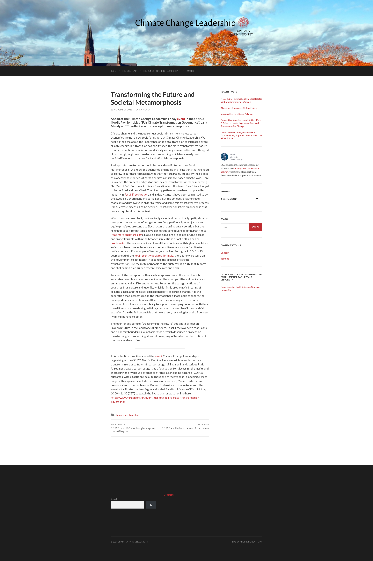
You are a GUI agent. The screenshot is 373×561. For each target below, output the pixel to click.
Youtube (225, 258)
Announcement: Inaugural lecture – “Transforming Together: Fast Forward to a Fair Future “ (241, 135)
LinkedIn (225, 252)
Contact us (169, 494)
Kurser (190, 71)
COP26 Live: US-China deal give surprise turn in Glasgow (133, 428)
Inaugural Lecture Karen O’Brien (237, 114)
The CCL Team (129, 71)
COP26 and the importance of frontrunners (185, 426)
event (181, 119)
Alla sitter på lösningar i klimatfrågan (239, 108)
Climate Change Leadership (133, 542)
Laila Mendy (143, 109)
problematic (118, 243)
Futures (120, 415)
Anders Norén (247, 542)
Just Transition (131, 415)
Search (114, 498)
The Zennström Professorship (160, 71)
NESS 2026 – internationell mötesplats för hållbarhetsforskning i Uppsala (241, 100)
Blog (113, 71)
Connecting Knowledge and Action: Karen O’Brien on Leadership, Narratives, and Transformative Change (241, 123)
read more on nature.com (127, 234)
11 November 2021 (121, 109)
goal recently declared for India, (154, 255)
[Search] (151, 504)
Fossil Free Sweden (136, 194)
